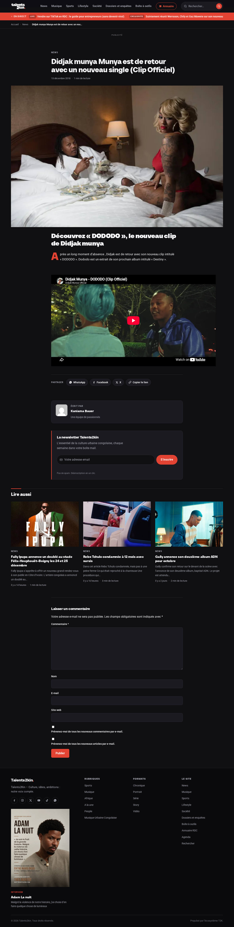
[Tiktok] (47, 800)
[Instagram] (22, 800)
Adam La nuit (21, 897)
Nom (54, 676)
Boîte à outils (143, 6)
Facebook (102, 382)
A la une (88, 805)
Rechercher (188, 843)
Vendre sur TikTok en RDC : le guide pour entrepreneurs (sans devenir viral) (77, 16)
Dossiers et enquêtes (118, 6)
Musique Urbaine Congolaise (100, 817)
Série (136, 798)
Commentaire (60, 624)
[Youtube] (38, 800)
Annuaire (168, 6)
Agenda (186, 837)
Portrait (137, 792)
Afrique (88, 798)
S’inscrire (167, 459)
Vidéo (136, 811)
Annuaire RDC (189, 830)
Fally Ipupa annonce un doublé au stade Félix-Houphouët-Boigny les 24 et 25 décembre (41, 561)
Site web (56, 710)
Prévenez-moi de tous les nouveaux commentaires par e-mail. (87, 731)
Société (97, 6)
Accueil (15, 24)
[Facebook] (14, 800)
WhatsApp (79, 382)
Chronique (139, 785)
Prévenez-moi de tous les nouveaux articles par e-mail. (83, 743)
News (43, 6)
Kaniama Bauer (82, 411)
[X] (30, 800)
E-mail (55, 693)
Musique (56, 6)
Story (136, 805)
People (88, 811)
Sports (70, 6)
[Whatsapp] (55, 800)
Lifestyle (83, 6)
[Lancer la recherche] (219, 6)
